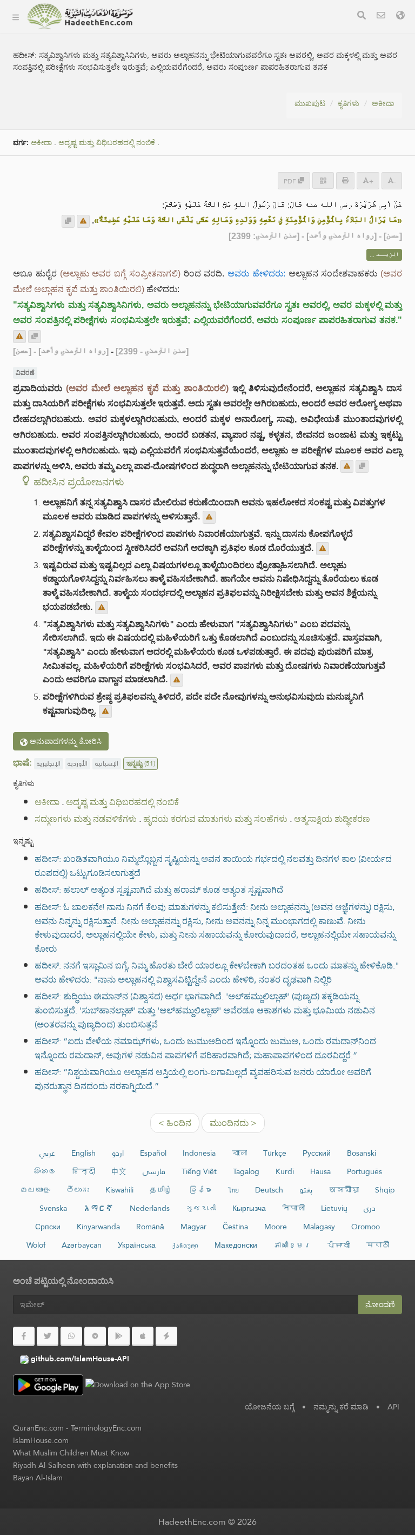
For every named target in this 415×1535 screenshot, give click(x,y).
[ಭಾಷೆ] (400, 16)
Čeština (235, 1227)
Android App (186, 108)
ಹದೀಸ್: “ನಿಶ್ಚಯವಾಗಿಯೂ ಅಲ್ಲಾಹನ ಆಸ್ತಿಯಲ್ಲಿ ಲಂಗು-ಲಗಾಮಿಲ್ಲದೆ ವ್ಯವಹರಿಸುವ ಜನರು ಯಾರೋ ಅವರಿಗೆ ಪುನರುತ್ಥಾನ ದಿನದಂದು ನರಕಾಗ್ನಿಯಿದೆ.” (203, 1079)
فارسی (154, 1171)
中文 (118, 1171)
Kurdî (285, 1171)
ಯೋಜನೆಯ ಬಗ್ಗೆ (178, 57)
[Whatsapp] (71, 1336)
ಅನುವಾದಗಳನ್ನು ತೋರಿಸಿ (65, 741)
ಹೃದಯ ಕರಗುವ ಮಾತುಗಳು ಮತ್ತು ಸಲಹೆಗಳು (215, 819)
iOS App (177, 133)
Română (150, 1227)
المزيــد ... (384, 255)
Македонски (236, 1245)
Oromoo (365, 1227)
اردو (118, 1153)
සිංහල (45, 1171)
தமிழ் (161, 1190)
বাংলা (239, 1153)
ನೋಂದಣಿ (380, 1304)
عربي (47, 1153)
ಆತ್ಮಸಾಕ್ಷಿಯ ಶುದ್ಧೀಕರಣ (332, 819)
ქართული (185, 1245)
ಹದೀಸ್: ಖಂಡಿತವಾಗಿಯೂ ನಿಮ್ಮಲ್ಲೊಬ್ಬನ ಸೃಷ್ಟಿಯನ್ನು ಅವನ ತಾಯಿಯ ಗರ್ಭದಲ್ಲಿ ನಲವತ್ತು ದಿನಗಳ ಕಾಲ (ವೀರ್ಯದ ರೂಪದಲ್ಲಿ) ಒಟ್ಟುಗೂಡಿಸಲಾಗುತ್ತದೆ (213, 866)
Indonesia (199, 1153)
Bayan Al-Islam (38, 1478)
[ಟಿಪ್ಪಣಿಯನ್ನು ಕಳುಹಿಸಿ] (83, 221)
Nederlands (150, 1208)
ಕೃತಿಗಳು (163, 31)
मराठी (377, 1245)
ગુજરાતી (201, 1208)
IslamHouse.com (41, 1440)
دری (370, 1208)
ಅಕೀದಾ (383, 103)
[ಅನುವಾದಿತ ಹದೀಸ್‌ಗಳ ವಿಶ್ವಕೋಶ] (79, 16)
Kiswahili (119, 1190)
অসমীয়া (344, 1190)
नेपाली (293, 1208)
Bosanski (361, 1153)
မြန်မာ (200, 1190)
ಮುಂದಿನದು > (233, 1123)
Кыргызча (249, 1208)
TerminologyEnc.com (106, 1428)
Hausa (320, 1171)
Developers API (181, 82)
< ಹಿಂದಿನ (174, 1123)
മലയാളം (35, 1190)
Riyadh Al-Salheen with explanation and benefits (95, 1465)
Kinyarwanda (98, 1227)
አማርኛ (98, 1208)
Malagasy (319, 1227)
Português (364, 1171)
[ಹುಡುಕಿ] (361, 16)
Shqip (385, 1190)
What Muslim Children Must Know (71, 1453)
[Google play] (119, 1336)
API (393, 1407)
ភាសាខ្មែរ (292, 1245)
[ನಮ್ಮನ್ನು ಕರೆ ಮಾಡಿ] (381, 16)
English (83, 1153)
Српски (48, 1227)
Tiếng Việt (199, 1171)
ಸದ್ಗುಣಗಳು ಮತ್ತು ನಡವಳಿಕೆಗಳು (86, 819)
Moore (275, 1227)
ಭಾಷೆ (160, 159)
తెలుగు (77, 1190)
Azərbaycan (82, 1245)
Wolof (35, 1245)
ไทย (233, 1190)
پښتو (305, 1190)
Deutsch (269, 1190)
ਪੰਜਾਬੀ (338, 1245)
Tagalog (246, 1171)
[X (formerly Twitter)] (47, 1336)
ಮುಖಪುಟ (309, 103)
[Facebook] (24, 1336)
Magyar (193, 1227)
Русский (317, 1153)
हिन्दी (83, 1171)
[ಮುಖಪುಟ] (15, 16)
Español (153, 1153)
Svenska (53, 1208)
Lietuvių (334, 1208)
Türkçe (274, 1153)
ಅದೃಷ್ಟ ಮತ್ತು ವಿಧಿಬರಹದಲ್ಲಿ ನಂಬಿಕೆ (106, 142)
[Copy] (68, 221)
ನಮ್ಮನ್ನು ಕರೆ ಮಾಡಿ (341, 1407)
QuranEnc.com (38, 1428)
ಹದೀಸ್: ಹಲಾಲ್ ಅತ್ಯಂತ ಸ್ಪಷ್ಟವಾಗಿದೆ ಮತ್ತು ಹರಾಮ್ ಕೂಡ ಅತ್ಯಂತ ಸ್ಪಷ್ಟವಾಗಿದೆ (159, 890)
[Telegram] (95, 1336)
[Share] (323, 180)
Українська (137, 1245)
